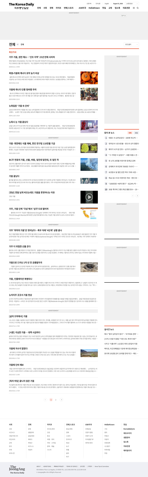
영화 (67, 432)
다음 (61, 399)
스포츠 (68, 436)
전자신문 (98, 4)
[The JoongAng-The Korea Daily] (17, 469)
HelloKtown (94, 7)
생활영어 (127, 437)
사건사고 (12, 432)
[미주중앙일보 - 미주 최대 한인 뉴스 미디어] (21, 6)
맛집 (105, 453)
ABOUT (39, 466)
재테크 (30, 439)
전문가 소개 (89, 436)
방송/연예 (69, 429)
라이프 (58, 7)
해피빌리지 (128, 450)
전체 (39, 7)
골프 (67, 453)
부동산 (30, 443)
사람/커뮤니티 (13, 436)
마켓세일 (107, 450)
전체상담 (88, 429)
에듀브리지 (128, 433)
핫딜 (104, 7)
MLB (67, 443)
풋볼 (67, 450)
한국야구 (69, 439)
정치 (10, 446)
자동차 (30, 450)
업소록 (117, 7)
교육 (110, 7)
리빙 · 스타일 (51, 443)
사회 (45, 7)
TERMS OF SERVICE (71, 466)
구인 (105, 429)
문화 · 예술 (50, 446)
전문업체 (107, 443)
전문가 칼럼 (89, 432)
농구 (67, 446)
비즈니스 (31, 446)
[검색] (137, 8)
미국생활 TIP (89, 439)
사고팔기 (107, 446)
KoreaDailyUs (129, 428)
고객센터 (89, 466)
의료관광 (126, 7)
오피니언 (12, 453)
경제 (51, 7)
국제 (10, 450)
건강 (48, 432)
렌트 (105, 432)
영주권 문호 (89, 443)
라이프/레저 (51, 429)
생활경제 (31, 432)
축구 (67, 456)
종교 (48, 436)
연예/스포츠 (69, 7)
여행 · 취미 (50, 439)
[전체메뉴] (134, 8)
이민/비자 (12, 439)
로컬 (136, 133)
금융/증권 (31, 436)
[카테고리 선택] (17, 44)
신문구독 (89, 4)
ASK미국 (82, 7)
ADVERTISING (47, 466)
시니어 (49, 450)
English (107, 4)
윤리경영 (82, 466)
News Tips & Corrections (102, 466)
